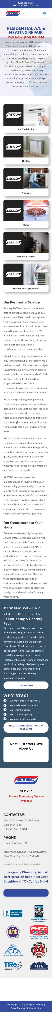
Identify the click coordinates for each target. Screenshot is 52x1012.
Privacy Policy (8, 864)
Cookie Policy (35, 864)
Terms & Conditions (22, 864)
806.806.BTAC (12, 608)
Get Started (26, 685)
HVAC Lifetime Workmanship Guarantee (26, 727)
